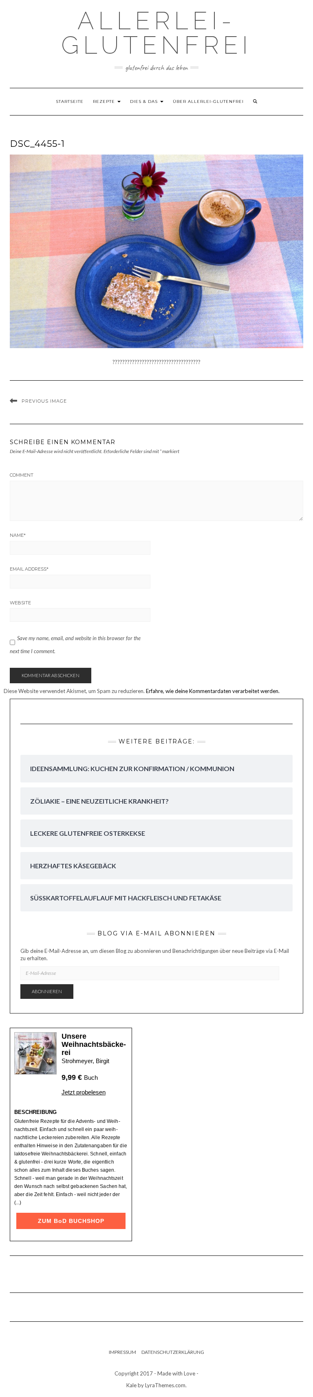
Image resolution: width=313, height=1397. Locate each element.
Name (18, 535)
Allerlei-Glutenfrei (156, 33)
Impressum (122, 1352)
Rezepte (105, 101)
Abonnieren (47, 991)
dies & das (144, 101)
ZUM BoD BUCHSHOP (71, 1221)
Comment (21, 475)
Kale (131, 1385)
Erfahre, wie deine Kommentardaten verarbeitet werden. (213, 691)
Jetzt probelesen (84, 1092)
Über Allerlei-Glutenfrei (208, 101)
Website (20, 603)
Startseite (70, 101)
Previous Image (44, 401)
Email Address (29, 569)
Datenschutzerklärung (172, 1352)
